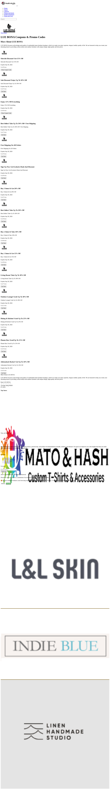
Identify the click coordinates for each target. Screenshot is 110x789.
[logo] (8, 5)
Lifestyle (6, 11)
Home (5, 8)
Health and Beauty (9, 14)
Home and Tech (8, 16)
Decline (3, 483)
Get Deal (3, 91)
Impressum (7, 462)
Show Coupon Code (6, 69)
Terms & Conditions (9, 459)
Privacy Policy (8, 461)
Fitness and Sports (9, 13)
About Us (6, 458)
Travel (6, 10)
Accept (8, 483)
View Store (4, 33)
